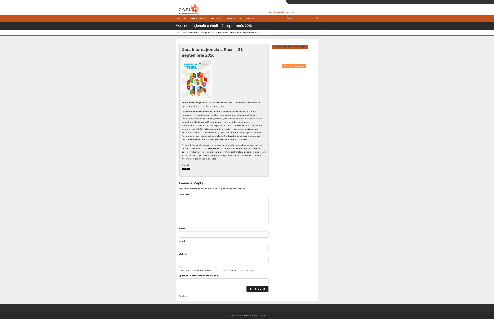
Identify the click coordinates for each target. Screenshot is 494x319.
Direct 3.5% (215, 18)
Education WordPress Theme (243, 315)
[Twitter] (308, 2)
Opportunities (198, 18)
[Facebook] (304, 2)
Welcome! (182, 18)
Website (183, 254)
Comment (185, 194)
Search (316, 18)
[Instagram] (312, 2)
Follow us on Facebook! (290, 46)
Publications (252, 18)
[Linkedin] (316, 2)
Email (182, 241)
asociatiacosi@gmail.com (281, 12)
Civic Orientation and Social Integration (193, 32)
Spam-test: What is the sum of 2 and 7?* (200, 275)
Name (183, 228)
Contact (230, 18)
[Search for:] (302, 18)
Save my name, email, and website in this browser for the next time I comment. (217, 270)
